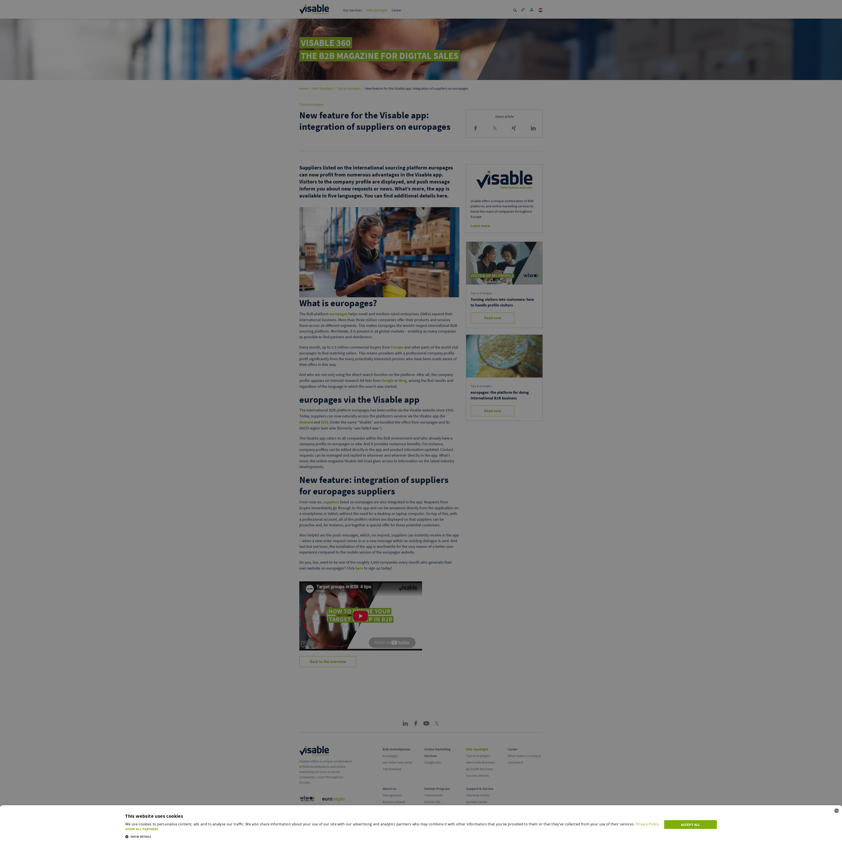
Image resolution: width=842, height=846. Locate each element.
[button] (392, 829)
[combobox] (836, 811)
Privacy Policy (647, 824)
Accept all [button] (690, 824)
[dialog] (421, 825)
